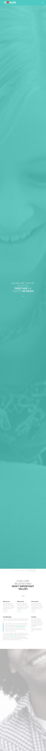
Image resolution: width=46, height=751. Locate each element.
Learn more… (5, 611)
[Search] (40, 2)
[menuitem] (40, 2)
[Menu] (42, 2)
